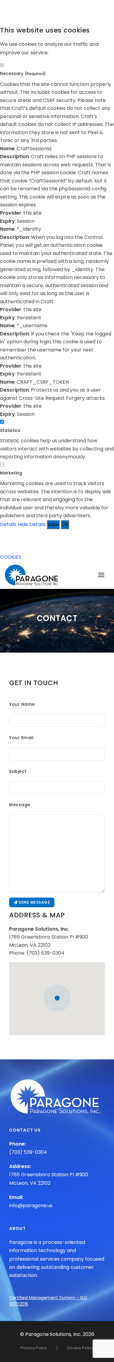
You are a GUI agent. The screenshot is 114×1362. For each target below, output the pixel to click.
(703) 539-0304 (45, 952)
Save (53, 524)
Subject (18, 771)
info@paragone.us (31, 1205)
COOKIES (10, 557)
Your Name (22, 704)
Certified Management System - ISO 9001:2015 (48, 1301)
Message (19, 805)
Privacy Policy (33, 1348)
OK (64, 524)
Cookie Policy (80, 1348)
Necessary (23, 73)
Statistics (10, 430)
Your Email (21, 738)
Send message (34, 902)
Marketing (11, 473)
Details (8, 524)
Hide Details (32, 524)
